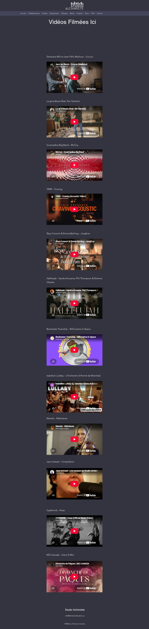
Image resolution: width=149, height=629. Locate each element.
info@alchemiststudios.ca (74, 616)
